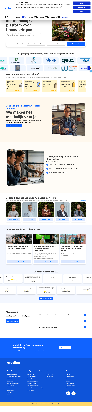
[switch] (36, 17)
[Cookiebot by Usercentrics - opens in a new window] (8, 17)
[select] (36, 44)
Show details (65, 17)
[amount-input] (16, 43)
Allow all (81, 3)
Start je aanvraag (65, 347)
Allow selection (81, 7)
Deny (81, 11)
